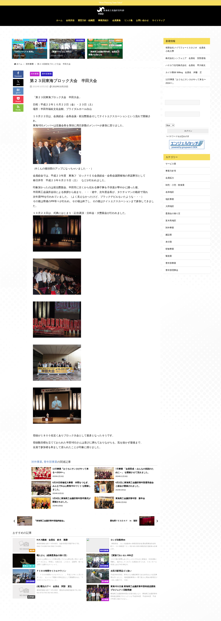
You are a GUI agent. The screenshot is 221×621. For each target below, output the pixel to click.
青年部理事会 (172, 270)
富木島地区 (171, 220)
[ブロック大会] (57, 147)
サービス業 (171, 164)
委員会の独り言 (173, 213)
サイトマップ (158, 20)
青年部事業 (47, 74)
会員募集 (116, 20)
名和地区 (170, 192)
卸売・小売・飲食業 (175, 185)
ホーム (59, 20)
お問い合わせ (142, 20)
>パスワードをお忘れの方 (177, 136)
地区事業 (170, 199)
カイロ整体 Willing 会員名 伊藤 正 (184, 72)
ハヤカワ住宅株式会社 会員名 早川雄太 (186, 65)
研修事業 (170, 249)
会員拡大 (170, 178)
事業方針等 (171, 171)
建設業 (169, 235)
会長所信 (70, 20)
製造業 (169, 256)
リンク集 (128, 20)
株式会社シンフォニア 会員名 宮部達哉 (186, 58)
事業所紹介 (103, 20)
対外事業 (35, 74)
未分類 (169, 242)
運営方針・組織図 (86, 20)
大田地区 (170, 206)
